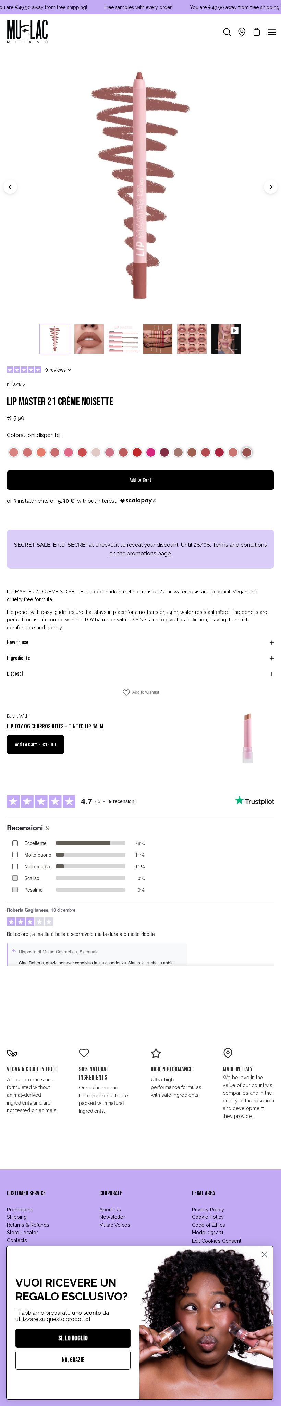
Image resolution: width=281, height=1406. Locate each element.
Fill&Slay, (16, 384)
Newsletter (112, 1217)
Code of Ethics (208, 1225)
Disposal (15, 674)
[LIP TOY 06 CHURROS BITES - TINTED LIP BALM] (248, 738)
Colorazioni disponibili (34, 435)
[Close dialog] (265, 1255)
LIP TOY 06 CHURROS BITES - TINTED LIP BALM (55, 726)
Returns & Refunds (28, 1225)
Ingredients (18, 658)
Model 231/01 (207, 1232)
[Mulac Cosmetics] (27, 32)
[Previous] (10, 187)
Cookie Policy (208, 1217)
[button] (14, 452)
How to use (17, 642)
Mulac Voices (114, 1225)
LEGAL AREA (203, 1193)
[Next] (271, 187)
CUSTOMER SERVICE (26, 1193)
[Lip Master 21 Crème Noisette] (54, 339)
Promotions (20, 1209)
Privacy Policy (208, 1209)
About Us (110, 1209)
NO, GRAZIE (73, 1360)
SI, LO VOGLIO (73, 1338)
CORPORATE (110, 1193)
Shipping (17, 1217)
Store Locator (22, 1232)
